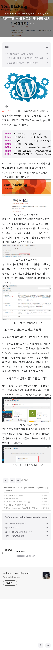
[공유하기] (5, 480)
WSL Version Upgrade (12, 495)
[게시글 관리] (12, 480)
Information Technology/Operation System (26, 13)
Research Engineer (12, 577)
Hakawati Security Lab (16, 573)
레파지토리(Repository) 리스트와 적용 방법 (19, 508)
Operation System (36, 487)
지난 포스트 (7, 111)
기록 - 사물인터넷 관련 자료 (13, 504)
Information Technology (15, 487)
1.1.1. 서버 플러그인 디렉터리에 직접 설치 (25, 336)
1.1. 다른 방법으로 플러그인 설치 (21, 330)
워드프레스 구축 (9, 498)
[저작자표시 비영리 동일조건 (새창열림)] (25, 480)
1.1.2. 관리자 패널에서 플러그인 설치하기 (24, 378)
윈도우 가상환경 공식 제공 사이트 (15, 501)
